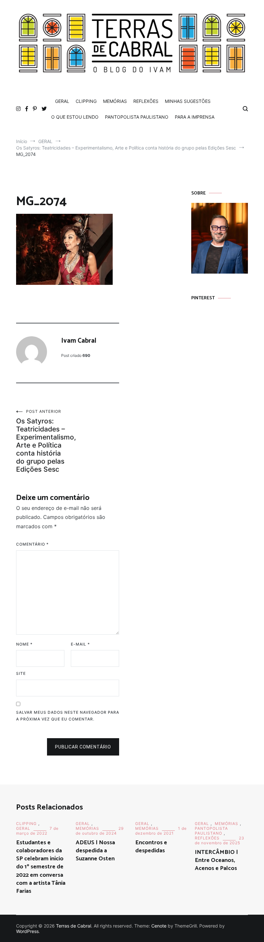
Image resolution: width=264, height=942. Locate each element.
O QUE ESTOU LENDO (75, 117)
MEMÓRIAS (115, 101)
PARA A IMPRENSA (194, 117)
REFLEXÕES (145, 101)
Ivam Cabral (78, 340)
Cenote (158, 925)
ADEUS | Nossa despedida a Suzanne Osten (95, 851)
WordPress (27, 931)
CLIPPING (86, 101)
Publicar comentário (83, 746)
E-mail (80, 644)
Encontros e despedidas (151, 847)
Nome (24, 644)
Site (21, 673)
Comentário (32, 544)
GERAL (62, 101)
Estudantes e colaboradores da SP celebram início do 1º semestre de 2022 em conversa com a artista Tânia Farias (40, 867)
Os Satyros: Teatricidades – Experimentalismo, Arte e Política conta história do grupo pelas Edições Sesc (42, 441)
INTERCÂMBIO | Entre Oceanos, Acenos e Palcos (216, 860)
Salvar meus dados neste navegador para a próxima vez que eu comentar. (67, 716)
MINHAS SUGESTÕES (188, 101)
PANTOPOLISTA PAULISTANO (136, 117)
